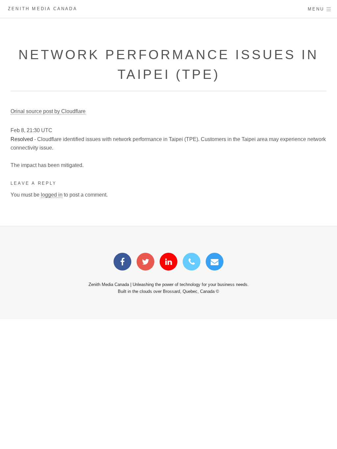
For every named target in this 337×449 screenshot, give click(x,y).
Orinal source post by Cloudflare (48, 111)
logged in (52, 195)
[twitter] (145, 263)
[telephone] (191, 263)
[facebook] (122, 263)
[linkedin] (168, 263)
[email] (214, 263)
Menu (316, 9)
